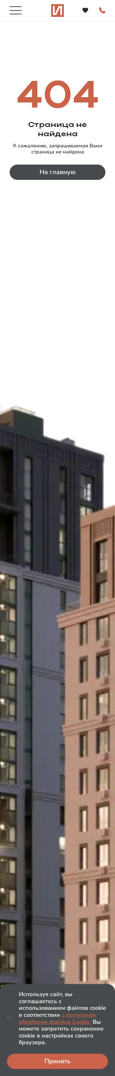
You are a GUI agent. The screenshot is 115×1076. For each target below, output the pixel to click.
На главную (58, 172)
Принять (57, 1061)
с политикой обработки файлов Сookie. (57, 1018)
